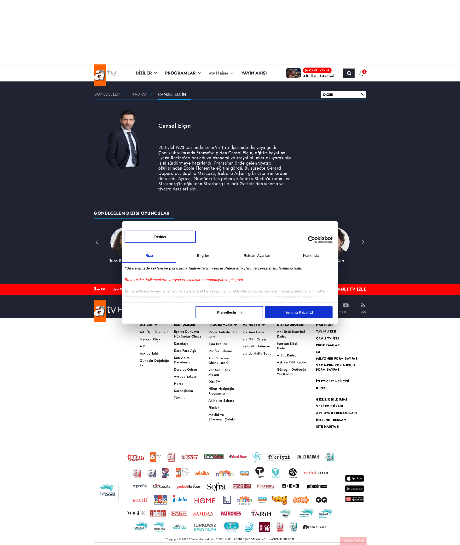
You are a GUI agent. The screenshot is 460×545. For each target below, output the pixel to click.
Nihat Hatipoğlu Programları (221, 391)
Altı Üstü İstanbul (153, 332)
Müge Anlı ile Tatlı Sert (223, 334)
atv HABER (251, 325)
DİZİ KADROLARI (290, 325)
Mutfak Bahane (220, 351)
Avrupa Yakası (185, 376)
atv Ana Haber (254, 332)
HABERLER (324, 325)
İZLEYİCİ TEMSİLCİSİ (332, 381)
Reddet (160, 237)
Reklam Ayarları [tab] (257, 255)
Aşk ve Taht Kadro (291, 362)
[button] (362, 242)
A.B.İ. (144, 346)
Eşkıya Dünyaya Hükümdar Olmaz (187, 334)
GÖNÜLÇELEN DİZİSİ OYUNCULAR (132, 213)
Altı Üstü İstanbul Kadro (291, 334)
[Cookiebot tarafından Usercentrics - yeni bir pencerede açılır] (312, 239)
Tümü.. (179, 398)
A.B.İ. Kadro (286, 355)
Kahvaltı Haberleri (257, 346)
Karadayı (181, 343)
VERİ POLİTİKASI (329, 406)
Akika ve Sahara (221, 400)
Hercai (179, 383)
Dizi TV (214, 381)
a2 (318, 352)
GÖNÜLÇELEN (107, 94)
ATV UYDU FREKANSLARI (336, 413)
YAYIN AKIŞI (254, 73)
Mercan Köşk (150, 339)
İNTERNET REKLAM (331, 420)
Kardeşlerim (183, 391)
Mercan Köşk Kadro (287, 346)
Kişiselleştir (226, 312)
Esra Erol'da (217, 344)
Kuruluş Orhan (185, 369)
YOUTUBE (345, 312)
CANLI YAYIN (353, 540)
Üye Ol (99, 289)
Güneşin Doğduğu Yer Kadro (291, 372)
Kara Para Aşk (185, 350)
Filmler (213, 407)
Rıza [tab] (149, 255)
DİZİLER (144, 73)
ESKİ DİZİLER (184, 325)
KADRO (139, 94)
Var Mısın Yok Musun (219, 372)
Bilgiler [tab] (203, 255)
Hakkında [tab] (311, 255)
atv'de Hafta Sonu (257, 353)
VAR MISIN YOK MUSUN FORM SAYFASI (335, 367)
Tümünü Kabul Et (298, 312)
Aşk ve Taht (149, 353)
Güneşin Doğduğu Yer (154, 363)
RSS (363, 312)
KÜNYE (322, 388)
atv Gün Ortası (254, 339)
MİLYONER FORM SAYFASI (337, 358)
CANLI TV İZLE (350, 289)
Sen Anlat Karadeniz (182, 360)
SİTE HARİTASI (327, 427)
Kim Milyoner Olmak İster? (219, 360)
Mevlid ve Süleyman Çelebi (222, 417)
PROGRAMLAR (180, 73)
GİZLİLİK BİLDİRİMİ (331, 399)
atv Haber (218, 73)
